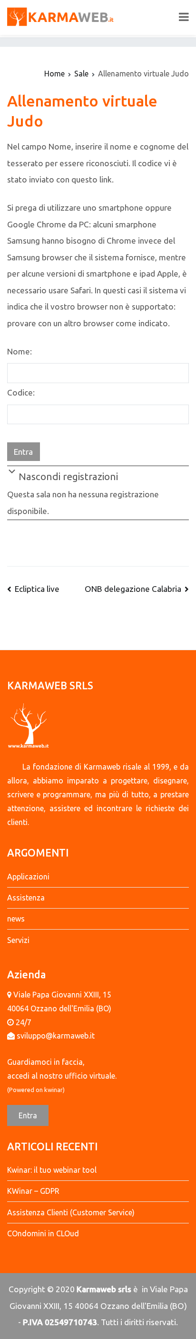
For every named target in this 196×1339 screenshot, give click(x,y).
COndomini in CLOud (43, 1233)
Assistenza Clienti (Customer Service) (71, 1212)
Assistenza (26, 897)
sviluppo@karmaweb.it (56, 1035)
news (16, 918)
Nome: (19, 351)
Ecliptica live (37, 588)
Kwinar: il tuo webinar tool (52, 1170)
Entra (28, 1115)
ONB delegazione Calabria (133, 588)
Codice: (21, 392)
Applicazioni (28, 876)
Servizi (18, 940)
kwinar (53, 1089)
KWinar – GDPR (33, 1191)
